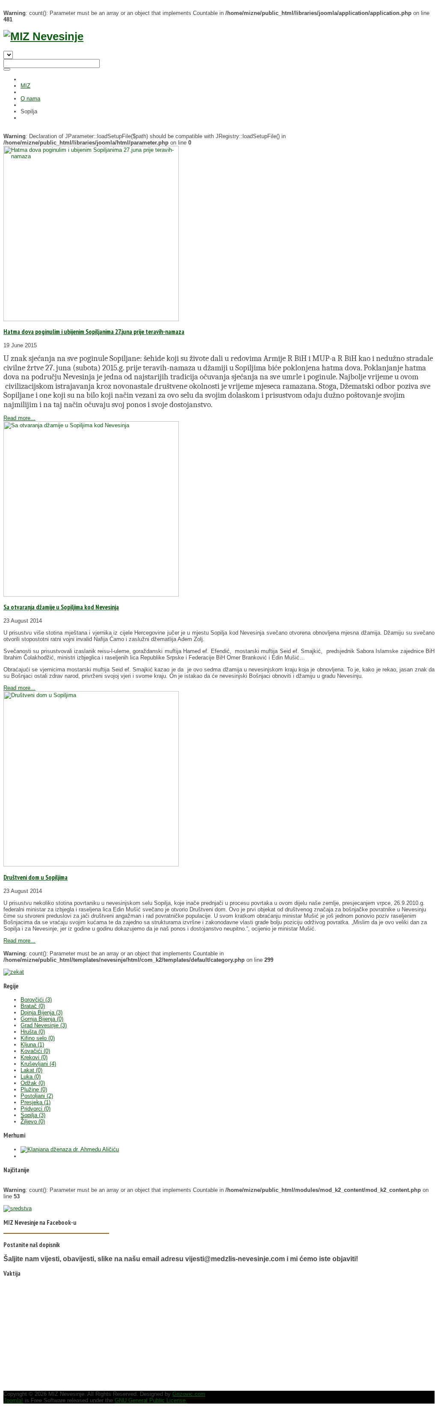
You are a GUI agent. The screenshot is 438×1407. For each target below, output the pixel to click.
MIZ (25, 86)
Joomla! (13, 1400)
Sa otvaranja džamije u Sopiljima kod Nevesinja (61, 607)
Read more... (19, 418)
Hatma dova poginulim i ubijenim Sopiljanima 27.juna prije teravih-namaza (93, 332)
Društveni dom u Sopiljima (35, 877)
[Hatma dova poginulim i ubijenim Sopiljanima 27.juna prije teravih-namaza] (91, 319)
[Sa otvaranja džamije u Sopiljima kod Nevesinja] (91, 594)
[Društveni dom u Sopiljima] (91, 864)
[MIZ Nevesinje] (43, 36)
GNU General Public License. (151, 1400)
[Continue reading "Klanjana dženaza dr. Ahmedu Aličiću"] (70, 1149)
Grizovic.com (188, 1394)
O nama (30, 98)
